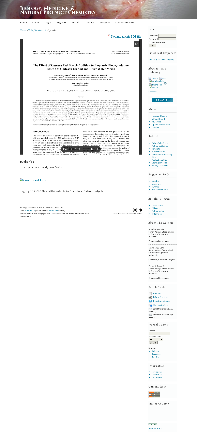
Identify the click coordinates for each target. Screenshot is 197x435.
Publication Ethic (159, 160)
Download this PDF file (126, 36)
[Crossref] (153, 78)
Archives (105, 22)
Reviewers (156, 121)
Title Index (157, 214)
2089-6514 (30, 210)
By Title (155, 357)
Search (75, 22)
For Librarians (158, 377)
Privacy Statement (160, 165)
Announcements (124, 22)
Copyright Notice (159, 162)
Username (153, 35)
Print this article (160, 297)
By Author (156, 354)
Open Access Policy (161, 124)
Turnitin (155, 186)
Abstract (157, 293)
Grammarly (156, 184)
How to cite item (160, 304)
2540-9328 (53, 210)
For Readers (157, 372)
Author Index (158, 211)
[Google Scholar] (157, 81)
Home (23, 22)
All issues (156, 208)
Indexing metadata (161, 301)
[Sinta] (165, 84)
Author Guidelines (160, 146)
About (35, 22)
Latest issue (157, 205)
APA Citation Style (160, 189)
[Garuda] (153, 87)
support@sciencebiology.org (161, 59)
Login (48, 22)
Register (61, 22)
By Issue (155, 351)
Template (156, 148)
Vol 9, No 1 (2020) (37, 30)
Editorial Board (158, 119)
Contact (155, 127)
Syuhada (52, 30)
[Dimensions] (155, 84)
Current (89, 22)
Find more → (154, 92)
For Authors (157, 374)
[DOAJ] (162, 78)
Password (153, 39)
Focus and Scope (159, 116)
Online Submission (160, 143)
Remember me (158, 42)
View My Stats (155, 428)
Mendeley (156, 181)
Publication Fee (158, 151)
